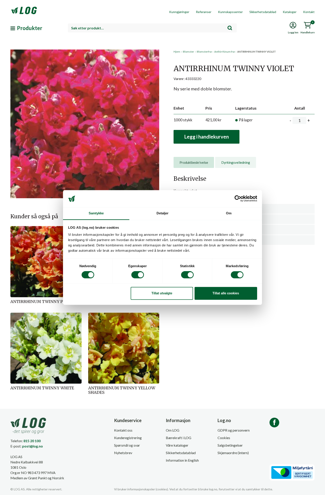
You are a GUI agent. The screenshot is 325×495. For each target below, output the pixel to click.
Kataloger (289, 12)
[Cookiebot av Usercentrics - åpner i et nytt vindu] (237, 198)
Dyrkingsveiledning (235, 162)
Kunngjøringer (179, 12)
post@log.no (32, 446)
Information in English (182, 460)
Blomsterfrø (204, 51)
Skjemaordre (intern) (233, 453)
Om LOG (172, 430)
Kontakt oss (123, 430)
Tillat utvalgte (161, 293)
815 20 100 (32, 441)
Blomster (188, 51)
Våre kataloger (177, 445)
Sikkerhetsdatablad (262, 12)
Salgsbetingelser (230, 445)
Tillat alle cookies (225, 293)
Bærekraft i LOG (178, 438)
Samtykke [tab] (96, 213)
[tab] (194, 162)
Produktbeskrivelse (194, 162)
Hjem (177, 51)
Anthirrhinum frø (224, 51)
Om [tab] (228, 213)
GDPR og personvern (234, 430)
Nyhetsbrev (123, 453)
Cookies (224, 438)
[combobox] (152, 27)
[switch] (137, 274)
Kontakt (309, 12)
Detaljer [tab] (163, 213)
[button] (84, 90)
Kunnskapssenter (230, 12)
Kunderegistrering (128, 438)
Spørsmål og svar (127, 445)
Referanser (203, 12)
